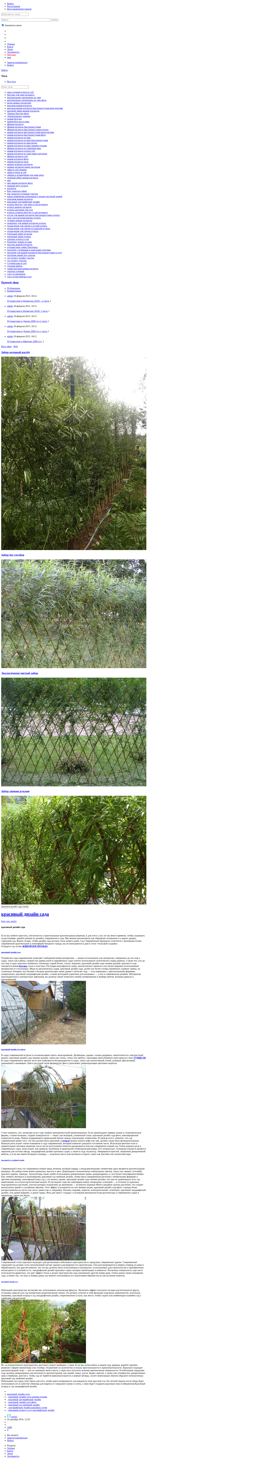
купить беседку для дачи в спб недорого (27, 204)
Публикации (13, 288)
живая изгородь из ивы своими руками (27, 145)
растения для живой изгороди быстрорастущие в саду (34, 252)
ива (9, 180)
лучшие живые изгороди (19, 220)
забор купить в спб (16, 172)
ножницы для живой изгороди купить (26, 223)
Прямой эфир (10, 282)
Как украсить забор (17, 191)
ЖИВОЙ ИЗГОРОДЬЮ (35, 946)
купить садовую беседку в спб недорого (27, 212)
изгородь (11, 188)
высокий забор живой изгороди (23, 111)
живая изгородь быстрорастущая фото (26, 135)
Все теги (11, 81)
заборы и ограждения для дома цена (25, 175)
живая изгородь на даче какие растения (27, 153)
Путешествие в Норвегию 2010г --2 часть (28, 301)
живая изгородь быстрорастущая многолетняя (30, 132)
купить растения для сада (20, 210)
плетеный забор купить (19, 236)
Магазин (11, 54)
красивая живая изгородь (20, 199)
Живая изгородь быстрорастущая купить (27, 129)
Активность (13, 52)
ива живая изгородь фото (20, 183)
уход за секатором (16, 274)
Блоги (10, 46)
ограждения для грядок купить (22, 231)
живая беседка (14, 119)
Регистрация (13, 6)
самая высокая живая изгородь (22, 268)
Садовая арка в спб (16, 263)
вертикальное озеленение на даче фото (26, 100)
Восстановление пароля (19, 9)
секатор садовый (15, 271)
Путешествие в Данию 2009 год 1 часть (27, 331)
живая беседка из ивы (18, 121)
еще (9, 57)
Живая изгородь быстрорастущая (24, 127)
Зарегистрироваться (17, 62)
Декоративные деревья (18, 116)
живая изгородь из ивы (19, 137)
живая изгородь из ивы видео (22, 143)
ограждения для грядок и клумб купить (27, 226)
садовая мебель (14, 266)
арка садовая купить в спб (20, 92)
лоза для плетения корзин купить (24, 218)
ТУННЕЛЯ (140, 1058)
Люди (10, 49)
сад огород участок (16, 260)
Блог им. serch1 (9, 921)
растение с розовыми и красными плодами (29, 250)
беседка (23, 966)
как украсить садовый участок (22, 194)
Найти (4, 70)
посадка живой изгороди (19, 244)
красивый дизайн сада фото (13, 1049)
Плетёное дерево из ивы (19, 242)
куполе (66, 1140)
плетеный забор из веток (19, 234)
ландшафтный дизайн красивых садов (27, 1407)
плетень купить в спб (18, 239)
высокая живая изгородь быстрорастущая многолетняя (35, 108)
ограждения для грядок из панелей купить (28, 228)
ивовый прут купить (17, 185)
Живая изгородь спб (17, 156)
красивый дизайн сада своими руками (27, 1397)
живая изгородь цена (17, 161)
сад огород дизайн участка (20, 258)
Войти (10, 3)
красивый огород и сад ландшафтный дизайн (31, 1410)
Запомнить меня (12, 25)
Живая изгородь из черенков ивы (24, 148)
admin (10, 296)
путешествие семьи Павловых (22, 247)
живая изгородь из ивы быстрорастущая (27, 140)
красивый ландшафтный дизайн (23, 202)
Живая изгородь (15, 124)
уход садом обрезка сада (19, 276)
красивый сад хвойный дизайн (12, 1160)
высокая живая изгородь (19, 105)
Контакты (13, 37)
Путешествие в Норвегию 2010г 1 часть (27, 311)
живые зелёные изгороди (20, 164)
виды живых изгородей (19, 103)
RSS (16, 346)
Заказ (10, 41)
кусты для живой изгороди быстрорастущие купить (33, 215)
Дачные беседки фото (18, 113)
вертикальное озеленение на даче (24, 97)
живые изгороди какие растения (23, 167)
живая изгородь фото (18, 159)
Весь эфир (6, 346)
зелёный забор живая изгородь (22, 177)
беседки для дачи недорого (20, 95)
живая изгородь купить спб (21, 151)
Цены (10, 34)
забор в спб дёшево (17, 169)
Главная (12, 30)
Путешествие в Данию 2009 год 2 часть (27, 321)
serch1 (14, 1416)
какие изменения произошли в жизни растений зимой (34, 196)
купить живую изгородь (19, 207)
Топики (11, 44)
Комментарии (14, 291)
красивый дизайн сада (25, 914)
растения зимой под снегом (21, 255)
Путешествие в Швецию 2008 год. (24, 341)
